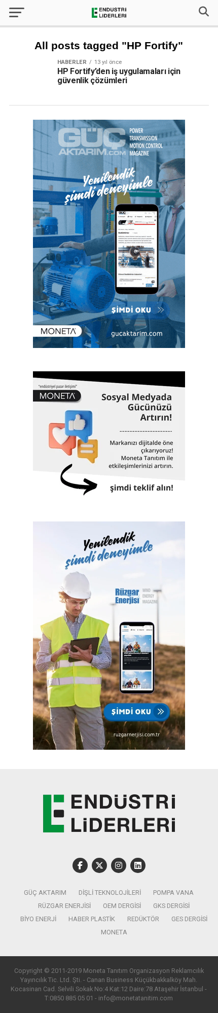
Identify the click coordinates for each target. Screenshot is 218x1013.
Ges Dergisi (189, 919)
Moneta (114, 932)
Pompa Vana (173, 892)
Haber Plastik (91, 919)
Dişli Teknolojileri (110, 892)
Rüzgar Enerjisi (64, 906)
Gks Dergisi (171, 906)
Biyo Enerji (38, 919)
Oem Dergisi (122, 906)
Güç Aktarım (45, 892)
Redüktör (143, 919)
